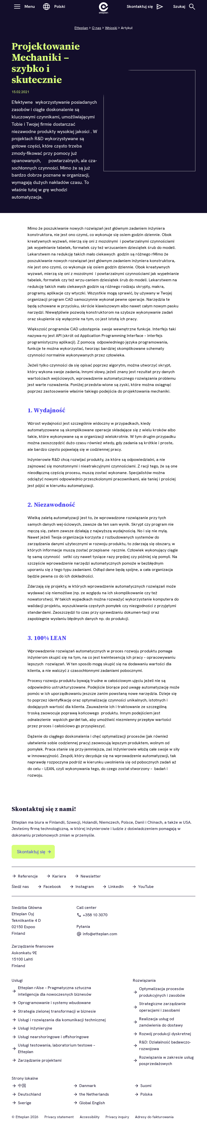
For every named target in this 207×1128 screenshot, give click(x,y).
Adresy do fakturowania (154, 1117)
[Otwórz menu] (17, 6)
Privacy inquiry (117, 1117)
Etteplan (81, 28)
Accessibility (89, 1117)
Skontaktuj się (31, 852)
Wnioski (111, 28)
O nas (96, 28)
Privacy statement (59, 1117)
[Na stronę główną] (103, 7)
